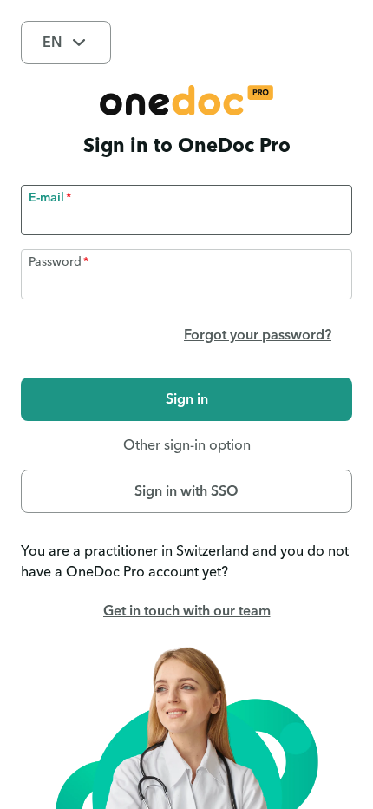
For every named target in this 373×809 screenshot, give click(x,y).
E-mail (46, 198)
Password (55, 262)
